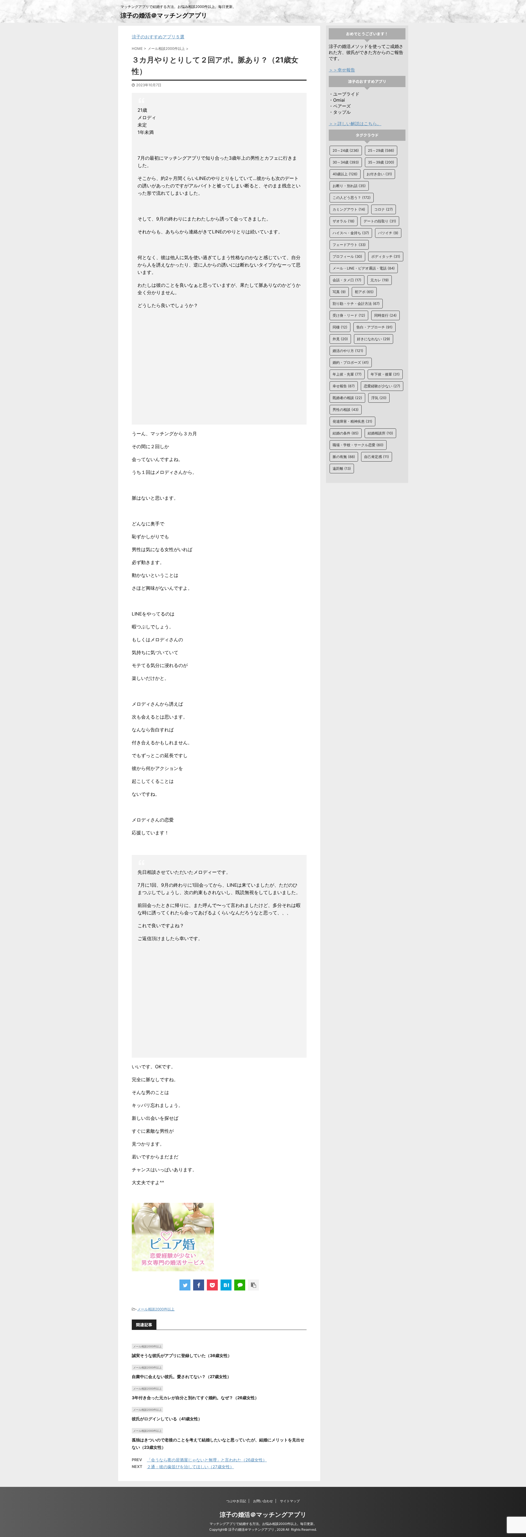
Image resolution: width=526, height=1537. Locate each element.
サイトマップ (290, 1501)
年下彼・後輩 (385, 374)
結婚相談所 (380, 433)
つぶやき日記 (236, 1501)
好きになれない (373, 339)
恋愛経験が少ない (382, 386)
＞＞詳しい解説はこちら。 (355, 123)
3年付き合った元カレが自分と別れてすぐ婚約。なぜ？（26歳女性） (195, 1397)
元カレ (379, 280)
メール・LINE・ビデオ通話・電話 (364, 268)
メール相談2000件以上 (156, 1309)
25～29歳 (381, 150)
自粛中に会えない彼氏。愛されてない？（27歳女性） (181, 1376)
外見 (340, 339)
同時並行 (385, 315)
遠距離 (342, 468)
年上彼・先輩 (347, 374)
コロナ (383, 209)
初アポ (364, 292)
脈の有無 (344, 456)
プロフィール (347, 256)
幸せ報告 (344, 386)
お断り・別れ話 (349, 186)
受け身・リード (349, 315)
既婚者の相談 (347, 398)
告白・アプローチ (374, 327)
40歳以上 (345, 174)
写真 (339, 292)
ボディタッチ (385, 256)
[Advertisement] (219, 368)
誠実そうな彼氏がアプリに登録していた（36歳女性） (182, 1355)
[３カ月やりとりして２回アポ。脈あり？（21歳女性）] (226, 1285)
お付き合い (379, 174)
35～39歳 (381, 162)
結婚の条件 (346, 433)
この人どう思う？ (352, 197)
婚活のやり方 (348, 350)
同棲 (340, 327)
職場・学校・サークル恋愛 (358, 445)
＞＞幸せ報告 (342, 70)
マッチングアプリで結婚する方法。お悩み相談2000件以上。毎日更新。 (263, 1524)
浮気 (379, 398)
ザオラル (344, 221)
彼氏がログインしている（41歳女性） (167, 1418)
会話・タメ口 (347, 280)
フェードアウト (349, 244)
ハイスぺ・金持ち (351, 233)
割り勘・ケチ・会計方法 (356, 303)
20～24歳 (346, 150)
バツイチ (388, 233)
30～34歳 (346, 162)
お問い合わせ (263, 1501)
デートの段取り (380, 221)
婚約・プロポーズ (351, 362)
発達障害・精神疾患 (352, 421)
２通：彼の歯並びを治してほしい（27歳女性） (190, 1466)
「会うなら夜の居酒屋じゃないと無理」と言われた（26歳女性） (207, 1459)
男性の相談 (346, 409)
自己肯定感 (376, 456)
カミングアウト (349, 209)
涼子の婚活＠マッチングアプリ (164, 15)
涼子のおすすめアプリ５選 (158, 36)
